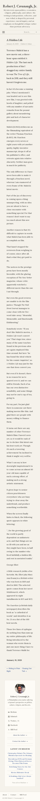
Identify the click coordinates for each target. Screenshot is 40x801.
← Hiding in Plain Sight (13, 669)
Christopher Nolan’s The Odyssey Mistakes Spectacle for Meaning (20, 754)
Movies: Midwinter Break (20, 772)
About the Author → (20, 735)
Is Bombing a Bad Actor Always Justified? (20, 777)
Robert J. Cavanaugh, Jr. (20, 6)
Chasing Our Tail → (27, 669)
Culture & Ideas (26, 44)
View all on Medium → (20, 783)
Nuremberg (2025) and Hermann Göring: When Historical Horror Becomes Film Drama (20, 761)
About (5, 795)
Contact (13, 795)
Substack (14, 716)
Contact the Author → (20, 741)
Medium (14, 712)
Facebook (14, 725)
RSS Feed (14, 730)
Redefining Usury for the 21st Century (20, 768)
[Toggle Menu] (3, 32)
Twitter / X (15, 721)
